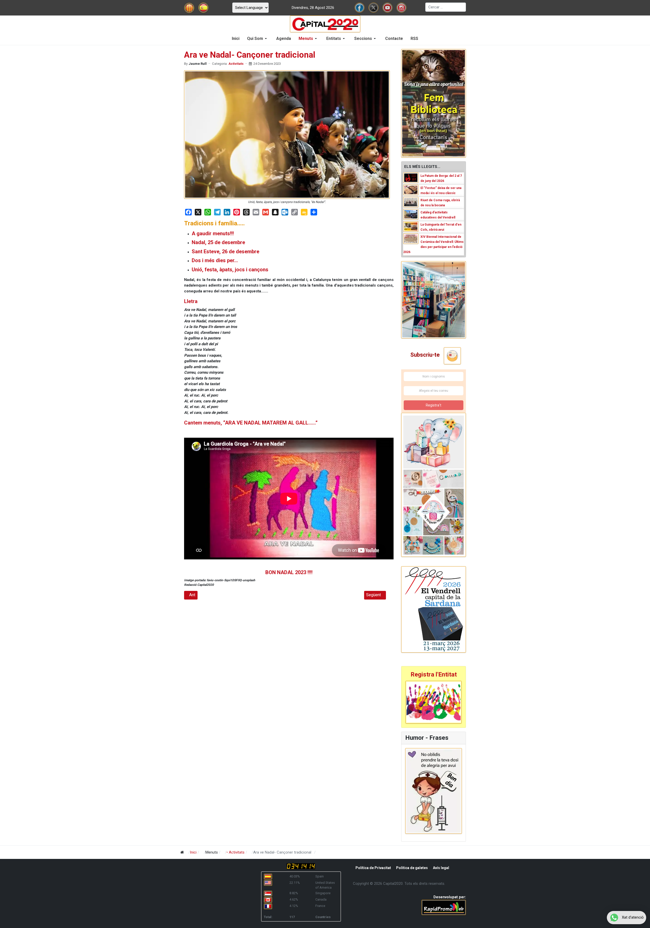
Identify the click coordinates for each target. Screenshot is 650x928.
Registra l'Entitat (434, 674)
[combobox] (445, 7)
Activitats (236, 64)
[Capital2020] (325, 23)
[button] (257, 38)
